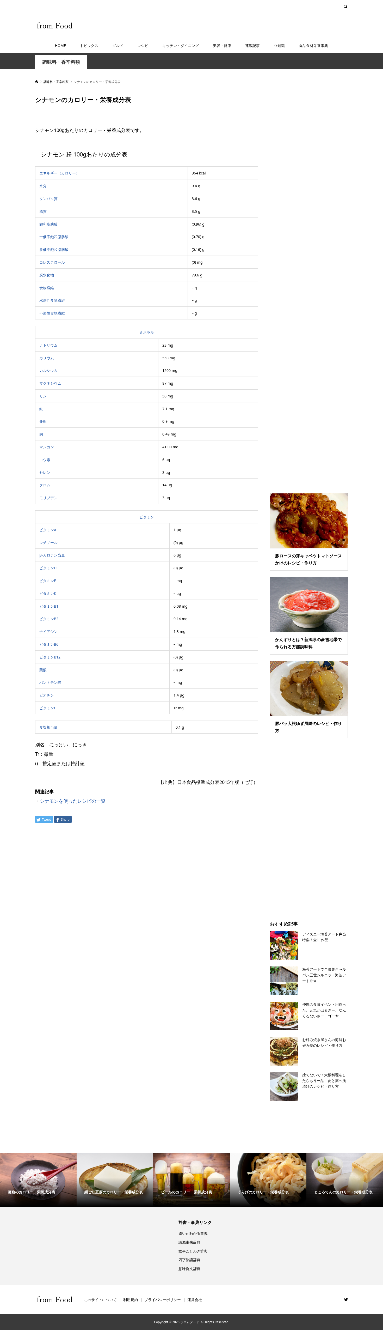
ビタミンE (47, 580)
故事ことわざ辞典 (193, 1251)
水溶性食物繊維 (52, 300)
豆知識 (279, 45)
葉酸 (43, 669)
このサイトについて (100, 1299)
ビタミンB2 (48, 618)
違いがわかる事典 (193, 1233)
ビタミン (146, 517)
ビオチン (46, 695)
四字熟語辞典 (189, 1259)
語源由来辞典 (189, 1242)
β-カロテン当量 (52, 555)
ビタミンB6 (48, 644)
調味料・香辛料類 (61, 62)
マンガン (46, 446)
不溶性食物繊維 (52, 313)
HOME (60, 45)
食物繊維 (46, 287)
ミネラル (146, 332)
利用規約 (130, 1299)
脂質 (43, 211)
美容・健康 (222, 45)
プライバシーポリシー (162, 1299)
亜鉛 (43, 421)
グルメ (117, 45)
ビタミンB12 (49, 657)
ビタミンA (47, 529)
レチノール (48, 542)
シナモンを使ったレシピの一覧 (73, 801)
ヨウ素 (44, 459)
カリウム (46, 357)
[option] (38, 1180)
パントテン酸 (50, 682)
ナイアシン (48, 631)
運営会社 (194, 1299)
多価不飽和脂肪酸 (54, 249)
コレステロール (52, 262)
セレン (44, 472)
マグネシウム (50, 383)
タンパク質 (48, 198)
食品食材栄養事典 (313, 45)
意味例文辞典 (189, 1268)
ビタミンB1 (48, 606)
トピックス (89, 45)
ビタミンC (47, 707)
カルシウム (48, 370)
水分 (43, 185)
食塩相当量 (48, 727)
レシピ (142, 45)
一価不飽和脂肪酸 (54, 236)
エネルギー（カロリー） (59, 173)
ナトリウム (48, 345)
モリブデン (48, 497)
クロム (44, 484)
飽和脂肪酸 (48, 224)
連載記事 (252, 45)
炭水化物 (46, 275)
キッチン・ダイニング (180, 45)
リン (43, 396)
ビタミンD (48, 567)
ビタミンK (47, 593)
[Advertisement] (309, 287)
